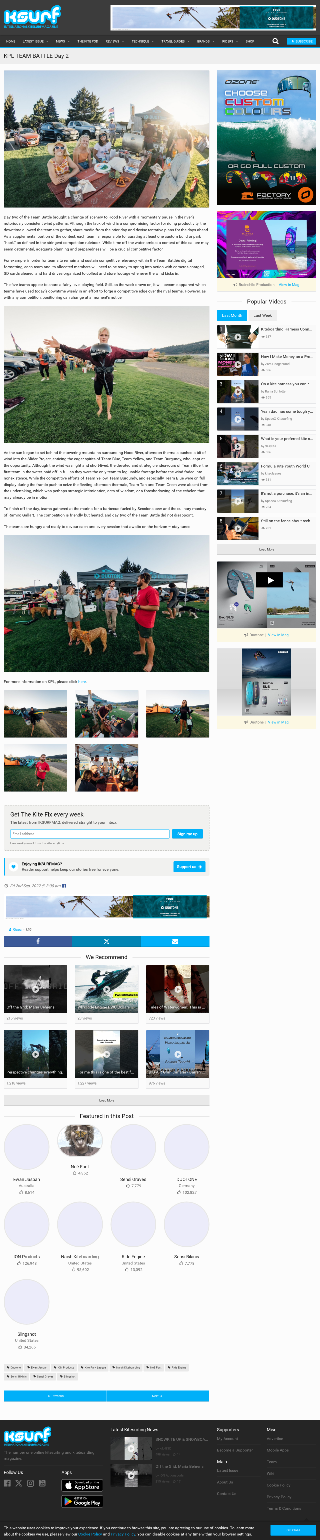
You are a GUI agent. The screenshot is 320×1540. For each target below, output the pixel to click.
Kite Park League (95, 1367)
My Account (227, 1438)
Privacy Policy (279, 1496)
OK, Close (293, 1530)
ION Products (27, 1256)
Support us (186, 866)
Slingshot (27, 1334)
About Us (225, 1482)
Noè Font (80, 1166)
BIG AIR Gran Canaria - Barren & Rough (179, 1072)
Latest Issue (33, 41)
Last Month (232, 315)
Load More (106, 1100)
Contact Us (226, 1493)
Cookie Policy (278, 1485)
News (60, 41)
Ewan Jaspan (26, 1179)
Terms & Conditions (284, 1508)
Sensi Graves (133, 1179)
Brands (203, 41)
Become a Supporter (235, 1450)
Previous (57, 1396)
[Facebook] (8, 1484)
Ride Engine (133, 1256)
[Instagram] (31, 1484)
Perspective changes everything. (34, 1072)
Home (10, 41)
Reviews (112, 41)
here (82, 681)
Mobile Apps (278, 1450)
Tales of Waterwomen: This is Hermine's (179, 1007)
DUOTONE (186, 1179)
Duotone (15, 1367)
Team (272, 1462)
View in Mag (289, 284)
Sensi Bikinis (186, 1256)
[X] (19, 1484)
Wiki (270, 1473)
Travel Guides (173, 41)
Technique (140, 41)
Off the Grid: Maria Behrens (30, 1007)
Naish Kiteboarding (80, 1256)
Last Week (263, 315)
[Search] (275, 41)
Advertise (275, 1438)
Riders (227, 41)
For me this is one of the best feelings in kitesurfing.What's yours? (108, 1072)
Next (155, 1396)
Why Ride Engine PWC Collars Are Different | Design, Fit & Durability (108, 1007)
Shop (250, 41)
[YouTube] (42, 1484)
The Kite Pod (88, 41)
